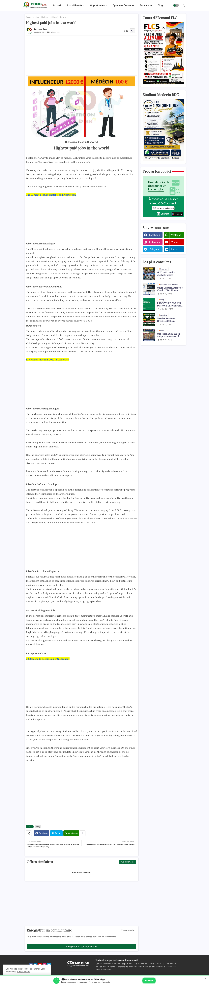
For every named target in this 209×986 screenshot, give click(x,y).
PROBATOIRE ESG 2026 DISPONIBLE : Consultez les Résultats (169, 304)
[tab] (57, 5)
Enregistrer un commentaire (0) (81, 946)
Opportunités (97, 5)
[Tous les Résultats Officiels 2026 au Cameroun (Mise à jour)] (149, 319)
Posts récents (74, 5)
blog (37, 17)
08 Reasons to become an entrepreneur (48, 658)
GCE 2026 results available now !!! (166, 273)
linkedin (175, 249)
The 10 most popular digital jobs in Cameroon (51, 194)
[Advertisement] (81, 55)
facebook (154, 235)
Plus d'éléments (127, 862)
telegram (155, 249)
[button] (176, 5)
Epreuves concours (123, 5)
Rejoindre (149, 980)
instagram (154, 242)
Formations (146, 5)
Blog (160, 5)
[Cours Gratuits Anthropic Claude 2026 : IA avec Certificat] (149, 289)
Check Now (22, 971)
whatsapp (175, 235)
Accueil (57, 5)
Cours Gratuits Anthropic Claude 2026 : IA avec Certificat (170, 289)
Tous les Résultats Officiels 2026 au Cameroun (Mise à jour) (169, 319)
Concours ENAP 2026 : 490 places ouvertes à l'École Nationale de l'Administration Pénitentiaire (168, 335)
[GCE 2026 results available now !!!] (149, 273)
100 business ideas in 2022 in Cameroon (47, 359)
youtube (175, 242)
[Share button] (82, 833)
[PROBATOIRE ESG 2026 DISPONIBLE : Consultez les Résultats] (149, 304)
